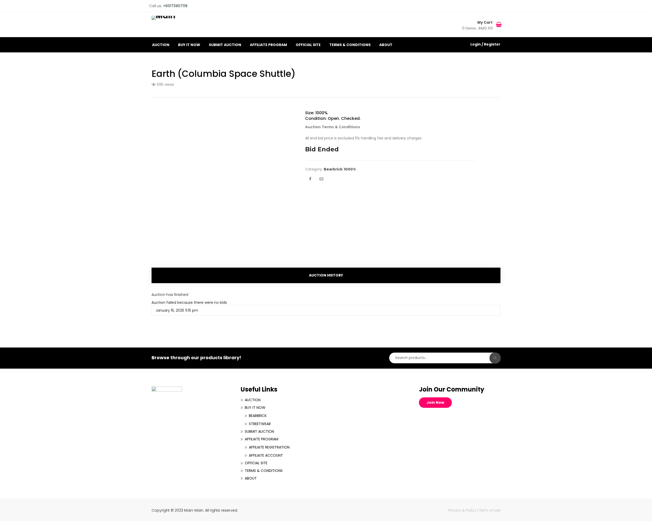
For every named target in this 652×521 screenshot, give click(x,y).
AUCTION (160, 44)
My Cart (485, 22)
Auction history (326, 275)
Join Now (435, 402)
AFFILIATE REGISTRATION (269, 447)
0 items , (477, 28)
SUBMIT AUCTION (225, 44)
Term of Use (489, 510)
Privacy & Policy (462, 510)
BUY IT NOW (189, 44)
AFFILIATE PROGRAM (268, 44)
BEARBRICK (258, 415)
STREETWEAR (260, 423)
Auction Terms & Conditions (332, 127)
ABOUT (385, 44)
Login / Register (485, 44)
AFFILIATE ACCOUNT (266, 455)
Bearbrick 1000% (340, 169)
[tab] (326, 275)
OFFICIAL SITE (308, 44)
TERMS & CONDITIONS (350, 44)
